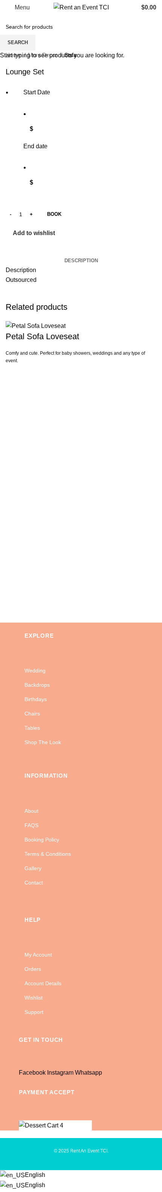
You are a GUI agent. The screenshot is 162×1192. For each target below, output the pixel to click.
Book (54, 214)
